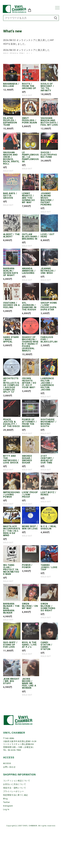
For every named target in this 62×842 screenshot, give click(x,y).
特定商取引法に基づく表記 (15, 795)
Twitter (6, 802)
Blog (5, 798)
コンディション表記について (16, 780)
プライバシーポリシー (13, 791)
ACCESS (7, 763)
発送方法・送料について (14, 787)
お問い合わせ (9, 767)
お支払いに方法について (14, 784)
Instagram (8, 805)
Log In (6, 809)
